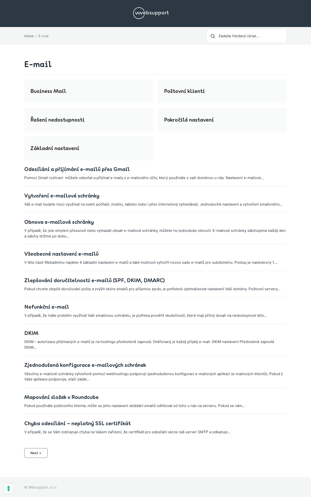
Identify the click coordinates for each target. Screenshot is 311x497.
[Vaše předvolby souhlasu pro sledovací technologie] (8, 488)
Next (34, 453)
